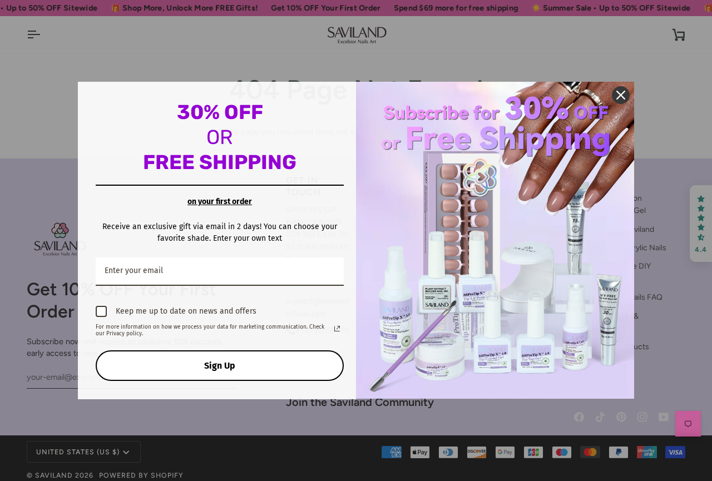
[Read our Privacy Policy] (337, 328)
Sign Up (219, 365)
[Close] (620, 95)
